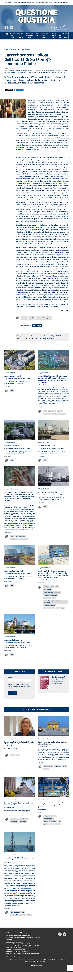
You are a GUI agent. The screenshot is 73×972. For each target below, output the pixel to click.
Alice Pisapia (10, 69)
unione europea (60, 608)
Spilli (60, 36)
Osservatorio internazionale (30, 35)
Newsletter (20, 671)
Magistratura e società (20, 35)
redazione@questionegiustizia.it (30, 953)
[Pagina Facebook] (6, 27)
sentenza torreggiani (44, 318)
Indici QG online (65, 35)
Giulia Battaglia (27, 378)
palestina (58, 824)
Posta (10, 90)
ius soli (64, 766)
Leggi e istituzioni (12, 35)
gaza (60, 821)
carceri (24, 318)
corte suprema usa (48, 766)
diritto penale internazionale (50, 821)
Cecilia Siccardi (9, 503)
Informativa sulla (13, 957)
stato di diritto (23, 821)
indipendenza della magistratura (52, 592)
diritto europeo (47, 589)
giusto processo (48, 413)
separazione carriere (49, 608)
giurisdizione (52, 411)
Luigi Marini (8, 862)
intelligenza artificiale (59, 413)
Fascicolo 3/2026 (58, 677)
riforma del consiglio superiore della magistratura (53, 601)
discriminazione (24, 818)
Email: (10, 677)
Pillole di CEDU (9, 373)
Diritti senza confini (54, 35)
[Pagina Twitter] (11, 27)
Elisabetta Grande (43, 746)
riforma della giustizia (49, 605)
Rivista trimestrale (53, 671)
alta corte (46, 586)
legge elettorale (14, 821)
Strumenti (37, 35)
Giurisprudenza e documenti (45, 35)
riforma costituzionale (49, 598)
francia (17, 755)
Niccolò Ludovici (43, 579)
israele (52, 824)
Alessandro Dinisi (18, 378)
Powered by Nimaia (36, 965)
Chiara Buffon (9, 378)
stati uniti (46, 769)
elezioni (12, 755)
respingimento (23, 539)
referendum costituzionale (50, 595)
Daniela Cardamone (44, 384)
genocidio (46, 824)
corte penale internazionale (50, 816)
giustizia (60, 411)
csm (57, 586)
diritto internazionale (48, 818)
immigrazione (14, 539)
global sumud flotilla (15, 915)
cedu (32, 318)
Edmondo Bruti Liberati (11, 748)
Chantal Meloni (42, 809)
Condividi (20, 90)
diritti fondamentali (20, 536)
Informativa (64, 2)
